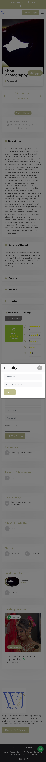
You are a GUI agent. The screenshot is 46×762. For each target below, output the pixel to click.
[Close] (39, 367)
